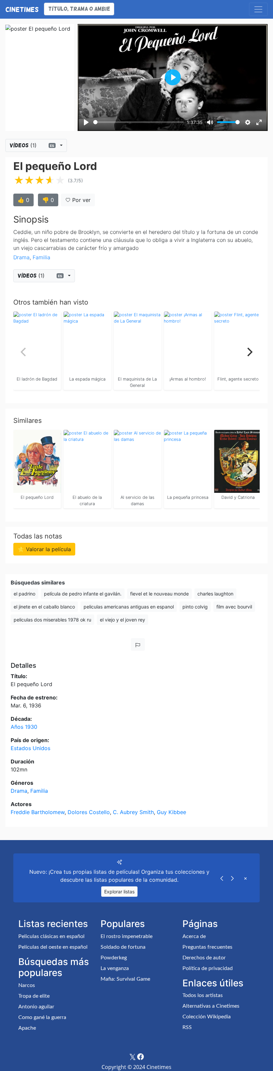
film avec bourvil (234, 606)
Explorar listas (119, 891)
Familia (41, 257)
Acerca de (194, 936)
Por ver (81, 200)
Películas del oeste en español (53, 947)
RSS (187, 1027)
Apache (27, 1028)
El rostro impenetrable (126, 936)
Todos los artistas (202, 995)
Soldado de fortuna (123, 947)
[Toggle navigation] (258, 9)
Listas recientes (53, 923)
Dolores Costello (89, 812)
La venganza (115, 968)
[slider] (138, 122)
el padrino (24, 593)
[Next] (249, 352)
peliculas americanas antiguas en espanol (129, 606)
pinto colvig (195, 606)
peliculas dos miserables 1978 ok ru (52, 619)
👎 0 (48, 200)
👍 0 (23, 200)
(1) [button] (32, 145)
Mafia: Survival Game (125, 979)
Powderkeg (114, 957)
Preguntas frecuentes (207, 947)
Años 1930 (24, 726)
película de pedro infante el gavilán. (83, 593)
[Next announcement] (232, 878)
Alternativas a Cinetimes (210, 1006)
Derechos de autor (204, 957)
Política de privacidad (207, 968)
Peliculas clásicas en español (51, 936)
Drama (21, 257)
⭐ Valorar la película (44, 549)
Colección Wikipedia (206, 1016)
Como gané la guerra (42, 1017)
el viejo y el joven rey (122, 619)
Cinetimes (22, 9)
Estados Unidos (30, 748)
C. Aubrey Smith (133, 812)
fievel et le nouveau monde (159, 593)
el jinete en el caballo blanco (44, 606)
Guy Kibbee (171, 812)
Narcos (26, 985)
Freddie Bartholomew (38, 812)
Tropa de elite (34, 996)
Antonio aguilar (36, 1006)
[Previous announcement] (221, 878)
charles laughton (215, 593)
